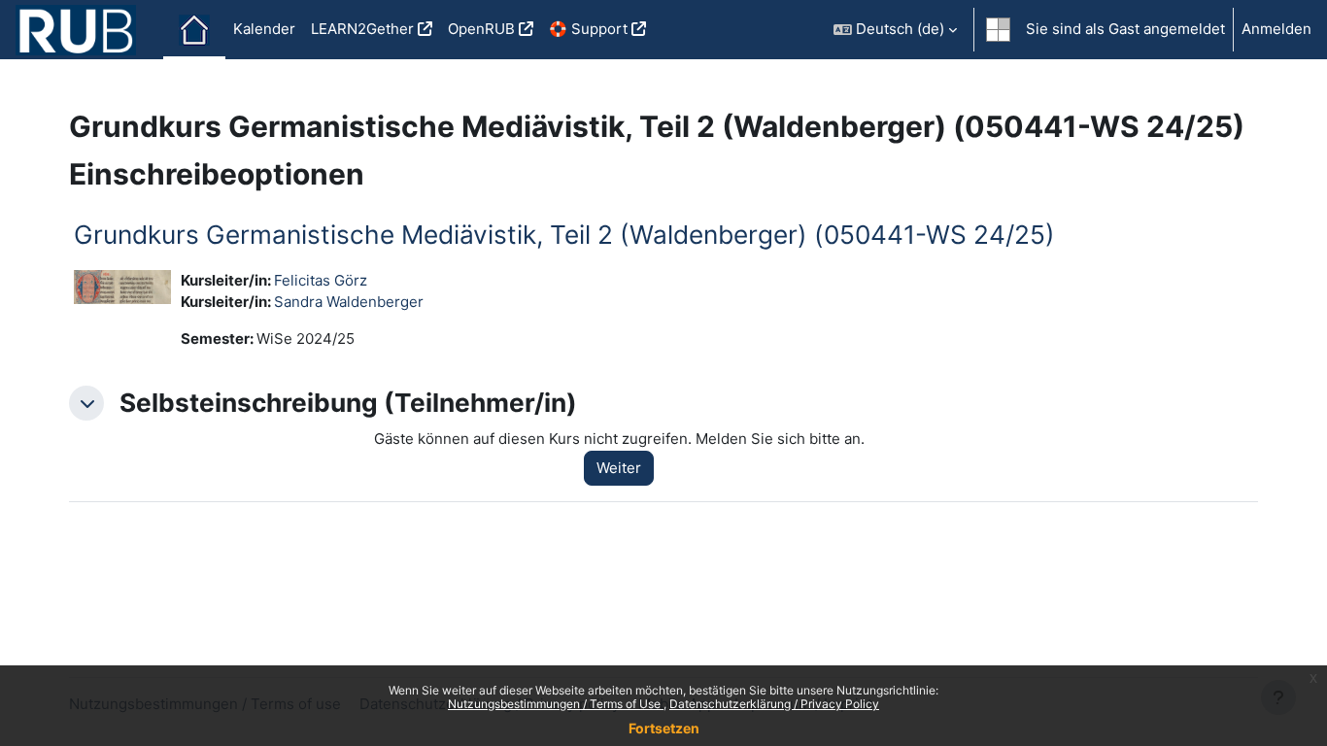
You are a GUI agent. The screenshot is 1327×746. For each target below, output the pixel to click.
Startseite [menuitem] (194, 30)
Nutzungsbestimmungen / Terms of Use (556, 703)
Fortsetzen (664, 728)
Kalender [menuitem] (264, 28)
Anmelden (1276, 28)
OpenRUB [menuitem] (481, 28)
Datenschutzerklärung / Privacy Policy (774, 703)
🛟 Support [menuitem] (588, 28)
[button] (895, 29)
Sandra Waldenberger (349, 301)
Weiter (618, 467)
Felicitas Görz (320, 280)
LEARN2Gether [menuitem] (362, 28)
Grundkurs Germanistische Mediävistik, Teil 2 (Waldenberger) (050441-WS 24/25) (564, 235)
